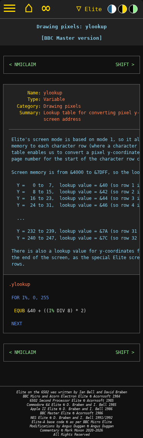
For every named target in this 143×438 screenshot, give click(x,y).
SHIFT (122, 64)
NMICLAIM (25, 64)
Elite (89, 9)
